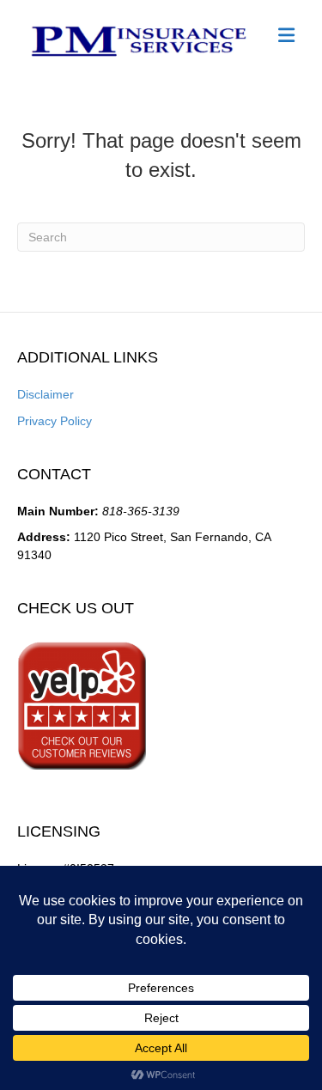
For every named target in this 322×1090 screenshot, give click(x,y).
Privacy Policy (54, 421)
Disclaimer (45, 394)
